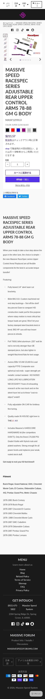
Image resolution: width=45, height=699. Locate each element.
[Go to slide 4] (25, 60)
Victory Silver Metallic (29, 130)
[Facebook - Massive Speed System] (12, 30)
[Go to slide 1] (20, 60)
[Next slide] (40, 59)
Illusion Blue (18, 130)
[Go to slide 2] (21, 60)
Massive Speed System (27, 687)
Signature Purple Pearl (24, 130)
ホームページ (8, 23)
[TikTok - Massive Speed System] (22, 30)
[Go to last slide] (11, 59)
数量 (7, 160)
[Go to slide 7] (30, 60)
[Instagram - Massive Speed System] (17, 30)
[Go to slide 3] (23, 60)
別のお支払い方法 (22, 185)
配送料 (8, 140)
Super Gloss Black (7, 130)
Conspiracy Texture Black (34, 130)
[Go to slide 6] (28, 60)
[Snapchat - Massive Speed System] (33, 30)
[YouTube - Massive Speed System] (28, 30)
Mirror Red (13, 130)
